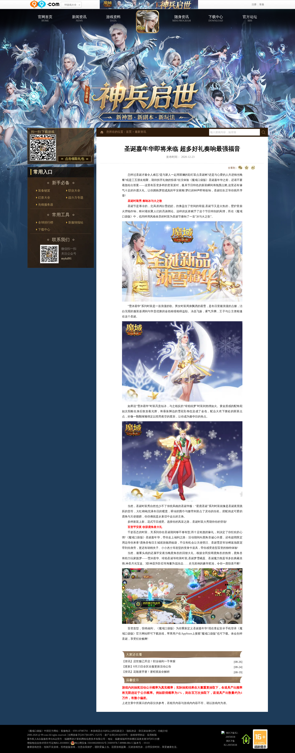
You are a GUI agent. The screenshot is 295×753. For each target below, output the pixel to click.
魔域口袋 (149, 4)
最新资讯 (140, 131)
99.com (44, 735)
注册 (254, 4)
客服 (261, 4)
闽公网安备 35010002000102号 (91, 743)
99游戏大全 (70, 4)
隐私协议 (131, 731)
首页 (129, 131)
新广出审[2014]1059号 (116, 735)
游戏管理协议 (137, 735)
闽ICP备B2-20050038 (230, 743)
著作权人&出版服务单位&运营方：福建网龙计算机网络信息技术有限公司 (66, 739)
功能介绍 (163, 731)
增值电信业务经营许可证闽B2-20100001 (48, 743)
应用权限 (152, 735)
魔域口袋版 (36, 731)
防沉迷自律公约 (147, 731)
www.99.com (45, 4)
